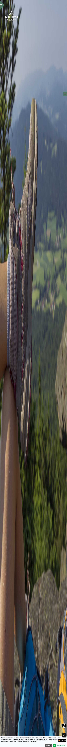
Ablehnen (49, 745)
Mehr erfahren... (61, 745)
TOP (65, 94)
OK (54, 745)
